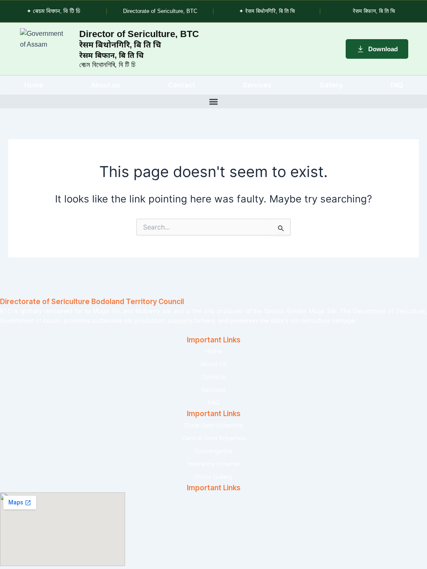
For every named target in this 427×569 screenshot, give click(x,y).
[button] (213, 101)
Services (257, 85)
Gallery (331, 85)
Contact (181, 85)
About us (105, 85)
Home (33, 85)
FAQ (397, 85)
